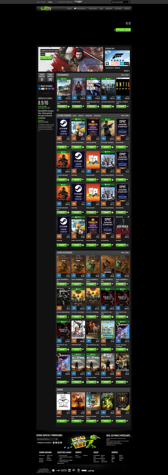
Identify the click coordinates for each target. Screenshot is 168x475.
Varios (113, 461)
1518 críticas (44, 108)
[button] (129, 24)
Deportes (121, 455)
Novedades (41, 461)
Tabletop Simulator (90, 175)
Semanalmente (88, 115)
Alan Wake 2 (118, 240)
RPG (112, 460)
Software (118, 8)
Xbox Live (103, 455)
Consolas (102, 460)
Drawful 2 (59, 416)
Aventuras (121, 457)
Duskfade (59, 377)
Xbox (101, 8)
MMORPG (113, 458)
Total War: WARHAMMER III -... (77, 279)
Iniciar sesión (62, 2)
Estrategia (121, 458)
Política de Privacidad (41, 459)
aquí (115, 445)
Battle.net (103, 458)
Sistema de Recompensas (49, 459)
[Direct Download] (127, 245)
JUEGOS (69, 8)
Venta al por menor (97, 458)
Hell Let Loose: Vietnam (106, 377)
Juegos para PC (96, 461)
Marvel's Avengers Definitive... (107, 175)
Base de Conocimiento (78, 456)
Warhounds (118, 377)
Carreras (113, 457)
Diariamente (81, 115)
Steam (94, 457)
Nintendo (109, 8)
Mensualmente (97, 115)
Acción (113, 455)
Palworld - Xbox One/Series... (77, 142)
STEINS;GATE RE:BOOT (76, 345)
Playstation (93, 8)
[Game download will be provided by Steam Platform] (83, 106)
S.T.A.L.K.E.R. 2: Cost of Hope (92, 312)
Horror (120, 460)
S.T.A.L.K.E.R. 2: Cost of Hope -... (78, 312)
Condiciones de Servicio (50, 456)
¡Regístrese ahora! (60, 463)
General (74, 115)
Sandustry (103, 345)
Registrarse (69, 2)
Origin (102, 457)
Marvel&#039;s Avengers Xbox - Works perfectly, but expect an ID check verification (46, 114)
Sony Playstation (96, 455)
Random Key (59, 142)
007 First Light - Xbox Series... (107, 142)
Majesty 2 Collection (105, 416)
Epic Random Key (119, 142)
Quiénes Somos (42, 455)
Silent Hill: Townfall (76, 102)
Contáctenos (85, 455)
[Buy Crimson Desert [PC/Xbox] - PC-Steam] (70, 71)
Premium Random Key (91, 142)
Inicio (38, 2)
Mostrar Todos (124, 75)
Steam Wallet (81, 8)
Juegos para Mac (104, 461)
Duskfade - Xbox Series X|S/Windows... (121, 345)
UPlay (94, 460)
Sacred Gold (118, 416)
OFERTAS (127, 8)
